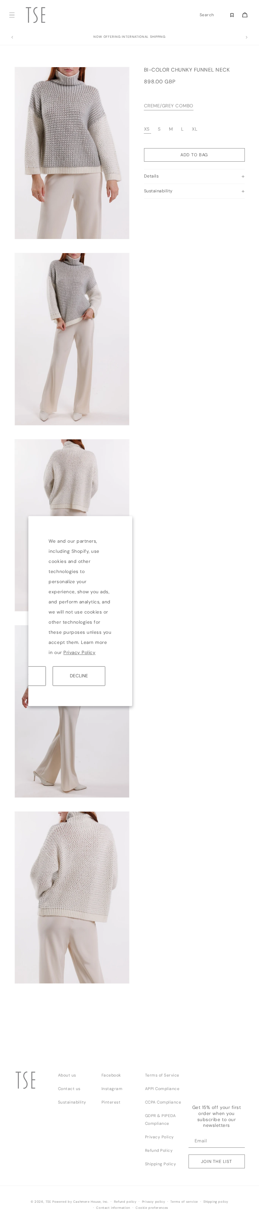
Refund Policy (159, 1150)
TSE (48, 1202)
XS (147, 129)
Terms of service (184, 1202)
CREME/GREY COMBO (169, 106)
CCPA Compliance (163, 1102)
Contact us (69, 1088)
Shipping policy (215, 1202)
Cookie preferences (152, 1208)
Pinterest (111, 1102)
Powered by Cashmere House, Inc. (80, 1202)
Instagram (112, 1088)
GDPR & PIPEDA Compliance (160, 1119)
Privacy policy (153, 1202)
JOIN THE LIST (216, 1161)
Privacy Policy (79, 652)
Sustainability (72, 1102)
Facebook (111, 1075)
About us (67, 1075)
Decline (79, 676)
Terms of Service (162, 1075)
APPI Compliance (162, 1088)
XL (194, 129)
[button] (12, 15)
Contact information (113, 1208)
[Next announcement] (246, 37)
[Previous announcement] (12, 37)
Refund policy (125, 1202)
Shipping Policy (160, 1164)
